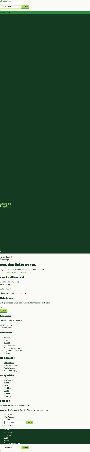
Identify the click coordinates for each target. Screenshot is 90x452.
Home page (26, 272)
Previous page (5, 272)
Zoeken (25, 7)
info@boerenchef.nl (18, 293)
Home (2, 257)
